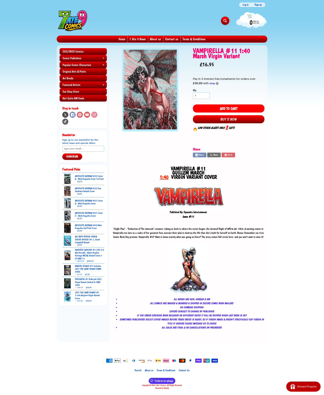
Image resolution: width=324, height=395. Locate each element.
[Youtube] (87, 115)
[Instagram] (94, 115)
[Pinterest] (80, 115)
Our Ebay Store (71, 91)
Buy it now (228, 119)
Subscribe (72, 156)
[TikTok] (65, 122)
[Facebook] (73, 115)
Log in (245, 4)
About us (155, 39)
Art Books (68, 78)
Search (137, 370)
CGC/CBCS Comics (73, 51)
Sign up (258, 4)
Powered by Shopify (162, 388)
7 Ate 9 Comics (160, 385)
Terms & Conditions (193, 39)
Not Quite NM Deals (73, 98)
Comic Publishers (85, 59)
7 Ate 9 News (137, 39)
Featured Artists (85, 85)
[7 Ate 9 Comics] (72, 20)
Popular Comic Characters (85, 65)
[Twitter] (65, 115)
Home (122, 39)
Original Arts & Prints (74, 71)
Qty (194, 90)
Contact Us (184, 370)
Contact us (171, 39)
